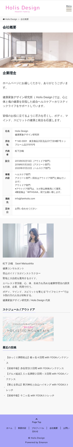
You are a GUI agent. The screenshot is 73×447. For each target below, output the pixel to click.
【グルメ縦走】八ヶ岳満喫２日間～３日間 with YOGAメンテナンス (37, 376)
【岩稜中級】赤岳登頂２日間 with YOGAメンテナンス (35, 368)
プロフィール (38, 428)
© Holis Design (36, 438)
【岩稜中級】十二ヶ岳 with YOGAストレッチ (30, 395)
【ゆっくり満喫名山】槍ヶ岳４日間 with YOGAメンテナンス (37, 360)
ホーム (9, 428)
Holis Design (11, 19)
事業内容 (22, 428)
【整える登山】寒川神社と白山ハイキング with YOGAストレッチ (37, 387)
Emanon (43, 442)
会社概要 (54, 428)
